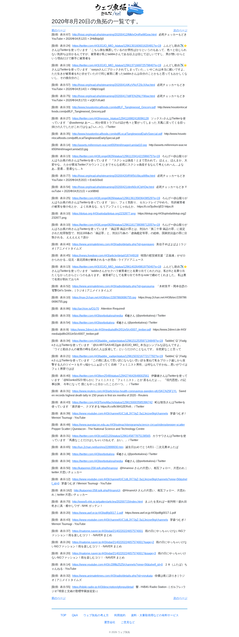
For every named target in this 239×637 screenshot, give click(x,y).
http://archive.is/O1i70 (85, 308)
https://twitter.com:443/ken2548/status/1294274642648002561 (110, 375)
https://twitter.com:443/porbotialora (93, 322)
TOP (63, 615)
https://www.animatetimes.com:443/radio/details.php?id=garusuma (113, 286)
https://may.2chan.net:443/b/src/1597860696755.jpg (104, 297)
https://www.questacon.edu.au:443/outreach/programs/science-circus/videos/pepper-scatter (128, 424)
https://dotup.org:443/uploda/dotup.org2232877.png (104, 213)
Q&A (75, 615)
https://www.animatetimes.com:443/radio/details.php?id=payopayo (113, 244)
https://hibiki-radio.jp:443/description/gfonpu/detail (103, 586)
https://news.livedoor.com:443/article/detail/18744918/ (105, 255)
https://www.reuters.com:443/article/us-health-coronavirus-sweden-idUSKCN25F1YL (124, 391)
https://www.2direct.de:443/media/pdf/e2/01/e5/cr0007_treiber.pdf (111, 329)
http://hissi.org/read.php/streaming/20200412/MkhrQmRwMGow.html (114, 34)
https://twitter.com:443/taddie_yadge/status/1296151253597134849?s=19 (117, 340)
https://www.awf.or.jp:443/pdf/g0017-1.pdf (97, 512)
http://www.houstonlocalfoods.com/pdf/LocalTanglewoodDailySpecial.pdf (117, 133)
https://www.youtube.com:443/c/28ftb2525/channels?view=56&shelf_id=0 (117, 564)
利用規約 (119, 615)
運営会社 (109, 622)
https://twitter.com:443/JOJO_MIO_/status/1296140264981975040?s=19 (116, 266)
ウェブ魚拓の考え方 (96, 615)
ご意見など (128, 622)
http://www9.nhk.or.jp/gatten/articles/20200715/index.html (107, 501)
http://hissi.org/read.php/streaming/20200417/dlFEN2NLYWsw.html (113, 96)
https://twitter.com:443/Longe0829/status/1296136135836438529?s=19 (116, 198)
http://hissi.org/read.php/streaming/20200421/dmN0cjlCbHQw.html (113, 186)
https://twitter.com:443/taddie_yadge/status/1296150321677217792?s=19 (117, 356)
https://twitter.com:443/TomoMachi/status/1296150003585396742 (112, 402)
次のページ (180, 30)
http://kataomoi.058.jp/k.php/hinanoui (95, 468)
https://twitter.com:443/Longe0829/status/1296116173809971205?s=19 (116, 224)
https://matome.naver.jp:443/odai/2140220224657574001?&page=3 (114, 553)
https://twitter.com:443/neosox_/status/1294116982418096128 (110, 118)
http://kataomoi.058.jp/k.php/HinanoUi (97, 490)
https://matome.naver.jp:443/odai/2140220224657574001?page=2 (113, 542)
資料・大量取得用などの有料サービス (155, 615)
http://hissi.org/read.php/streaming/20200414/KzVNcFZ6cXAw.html (113, 84)
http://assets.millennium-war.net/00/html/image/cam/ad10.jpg (109, 145)
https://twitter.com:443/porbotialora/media (97, 315)
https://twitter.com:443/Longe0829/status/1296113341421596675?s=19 (116, 156)
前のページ (59, 30)
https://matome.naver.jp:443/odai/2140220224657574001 (107, 530)
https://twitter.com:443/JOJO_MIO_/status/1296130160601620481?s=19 (116, 45)
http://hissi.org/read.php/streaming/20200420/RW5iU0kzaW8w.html (113, 175)
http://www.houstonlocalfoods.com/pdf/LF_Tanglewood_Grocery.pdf (114, 107)
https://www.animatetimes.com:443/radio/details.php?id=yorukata (112, 575)
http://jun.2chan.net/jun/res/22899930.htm (97, 447)
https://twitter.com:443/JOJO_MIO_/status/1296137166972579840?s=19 (116, 65)
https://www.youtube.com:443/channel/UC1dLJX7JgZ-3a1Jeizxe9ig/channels (120, 413)
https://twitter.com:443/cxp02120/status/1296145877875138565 (111, 435)
